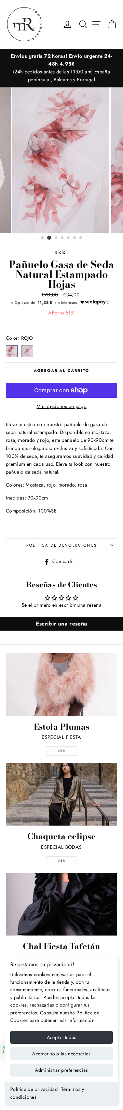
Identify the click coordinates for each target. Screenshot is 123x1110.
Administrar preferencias (61, 1070)
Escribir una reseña (61, 624)
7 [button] (81, 238)
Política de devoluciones (61, 545)
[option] (61, 68)
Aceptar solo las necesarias (61, 1053)
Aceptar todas (62, 1037)
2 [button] (49, 238)
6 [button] (75, 238)
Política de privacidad (34, 1089)
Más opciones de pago (61, 406)
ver (61, 750)
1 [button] (42, 238)
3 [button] (56, 238)
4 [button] (62, 238)
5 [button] (68, 238)
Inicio (59, 252)
